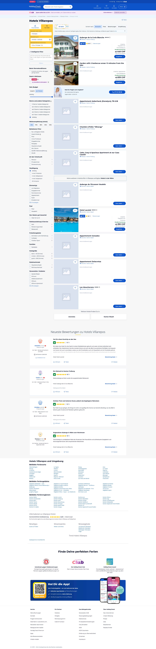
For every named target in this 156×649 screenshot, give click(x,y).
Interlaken (81, 487)
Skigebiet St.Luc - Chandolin (61, 490)
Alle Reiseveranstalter (36, 636)
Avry (104, 467)
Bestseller (98, 26)
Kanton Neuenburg (59, 502)
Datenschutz (82, 619)
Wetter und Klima (59, 526)
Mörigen (56, 473)
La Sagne (56, 467)
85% (41, 125)
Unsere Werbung (108, 616)
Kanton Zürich (33, 505)
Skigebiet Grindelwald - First (86, 488)
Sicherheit (82, 636)
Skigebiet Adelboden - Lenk (36, 483)
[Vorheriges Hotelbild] (56, 47)
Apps (31, 633)
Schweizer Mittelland (84, 483)
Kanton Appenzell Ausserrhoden (87, 507)
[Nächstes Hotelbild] (76, 47)
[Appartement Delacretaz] (66, 271)
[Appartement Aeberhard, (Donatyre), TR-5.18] (66, 111)
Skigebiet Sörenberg (83, 490)
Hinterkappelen (82, 468)
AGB (80, 627)
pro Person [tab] (39, 91)
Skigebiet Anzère (58, 487)
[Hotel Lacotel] (66, 220)
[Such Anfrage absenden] (70, 7)
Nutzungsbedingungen (85, 616)
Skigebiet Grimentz (108, 483)
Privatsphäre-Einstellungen (86, 621)
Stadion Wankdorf (34, 488)
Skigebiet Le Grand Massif (61, 483)
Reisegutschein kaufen (36, 627)
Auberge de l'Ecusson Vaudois (93, 184)
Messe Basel (32, 490)
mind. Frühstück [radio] (36, 173)
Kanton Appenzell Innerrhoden (111, 503)
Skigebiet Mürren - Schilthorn (86, 485)
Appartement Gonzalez (90, 236)
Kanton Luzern (58, 497)
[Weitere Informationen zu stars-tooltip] (50, 101)
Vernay (31, 468)
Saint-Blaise (106, 473)
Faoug (80, 467)
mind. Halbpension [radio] (37, 176)
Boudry (31, 478)
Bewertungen (112, 26)
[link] (97, 7)
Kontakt (111, 1)
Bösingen (105, 475)
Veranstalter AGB (84, 613)
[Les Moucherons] (66, 297)
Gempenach (106, 477)
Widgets (57, 616)
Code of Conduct (59, 621)
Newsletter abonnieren (36, 624)
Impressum (82, 639)
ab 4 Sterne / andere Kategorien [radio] (41, 107)
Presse (105, 619)
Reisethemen (107, 624)
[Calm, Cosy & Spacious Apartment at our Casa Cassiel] (66, 162)
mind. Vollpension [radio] (37, 178)
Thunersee (106, 488)
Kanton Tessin (33, 502)
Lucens (56, 470)
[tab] (35, 26)
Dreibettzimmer (41, 357)
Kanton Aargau (58, 507)
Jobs (104, 621)
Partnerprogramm (60, 619)
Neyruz (56, 475)
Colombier (105, 472)
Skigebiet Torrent (107, 487)
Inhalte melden (34, 639)
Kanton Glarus (107, 497)
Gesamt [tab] (32, 91)
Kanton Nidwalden (108, 502)
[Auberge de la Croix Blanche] (66, 47)
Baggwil (31, 475)
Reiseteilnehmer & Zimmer (38, 42)
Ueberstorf (81, 475)
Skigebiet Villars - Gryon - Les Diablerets (64, 492)
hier (116, 31)
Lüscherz (80, 477)
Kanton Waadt (109, 317)
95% (50, 125)
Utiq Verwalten (83, 624)
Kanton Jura (81, 497)
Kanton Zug (106, 499)
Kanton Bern (32, 500)
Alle (32, 125)
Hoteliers (57, 613)
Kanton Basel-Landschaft (85, 503)
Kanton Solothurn (83, 502)
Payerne (105, 470)
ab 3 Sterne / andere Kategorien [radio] (41, 109)
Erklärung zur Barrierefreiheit (87, 633)
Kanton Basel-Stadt (59, 505)
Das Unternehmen (108, 613)
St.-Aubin (105, 468)
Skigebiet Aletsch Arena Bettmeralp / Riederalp (39, 486)
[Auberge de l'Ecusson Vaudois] (66, 194)
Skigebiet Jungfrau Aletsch (61, 485)
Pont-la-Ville (57, 478)
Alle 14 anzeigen (33, 202)
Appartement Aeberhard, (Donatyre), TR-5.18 (99, 101)
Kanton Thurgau (58, 503)
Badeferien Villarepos (84, 528)
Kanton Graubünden (35, 499)
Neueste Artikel (107, 627)
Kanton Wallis (33, 497)
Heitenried (32, 477)
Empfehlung (122, 26)
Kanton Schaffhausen (108, 500)
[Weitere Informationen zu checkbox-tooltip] (51, 71)
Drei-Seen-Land (82, 492)
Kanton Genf (57, 500)
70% (36, 125)
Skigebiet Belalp (107, 485)
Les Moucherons (87, 287)
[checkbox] (41, 72)
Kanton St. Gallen (34, 507)
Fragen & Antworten (36, 619)
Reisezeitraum (34, 37)
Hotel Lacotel (85, 210)
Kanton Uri (81, 505)
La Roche (31, 470)
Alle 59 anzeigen (34, 286)
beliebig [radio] (34, 117)
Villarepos (81, 472)
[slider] (52, 97)
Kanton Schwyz (82, 500)
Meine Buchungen (35, 613)
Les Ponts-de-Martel (83, 478)
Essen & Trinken (33, 526)
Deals (32, 1)
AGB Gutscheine (83, 630)
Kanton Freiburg (58, 499)
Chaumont (105, 478)
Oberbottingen (33, 467)
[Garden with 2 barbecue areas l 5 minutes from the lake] (66, 73)
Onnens (80, 473)
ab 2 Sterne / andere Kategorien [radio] (41, 112)
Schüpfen (32, 473)
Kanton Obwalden (83, 499)
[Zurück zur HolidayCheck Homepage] (35, 7)
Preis (104, 26)
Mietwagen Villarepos (84, 530)
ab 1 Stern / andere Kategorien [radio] (40, 114)
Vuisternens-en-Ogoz (35, 472)
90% (45, 125)
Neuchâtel (81, 470)
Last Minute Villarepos (85, 526)
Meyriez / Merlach (59, 477)
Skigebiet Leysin (107, 490)
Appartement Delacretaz (90, 262)
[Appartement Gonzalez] (66, 246)
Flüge (80, 531)
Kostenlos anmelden (120, 12)
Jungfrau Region (33, 492)
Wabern (56, 468)
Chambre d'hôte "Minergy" (91, 127)
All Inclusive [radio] (35, 181)
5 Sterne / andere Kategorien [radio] (40, 104)
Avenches (71, 317)
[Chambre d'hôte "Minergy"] (66, 137)
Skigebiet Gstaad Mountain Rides (63, 488)
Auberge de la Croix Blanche (92, 38)
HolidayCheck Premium (37, 630)
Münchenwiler (58, 472)
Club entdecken (107, 12)
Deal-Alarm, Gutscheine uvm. (38, 621)
